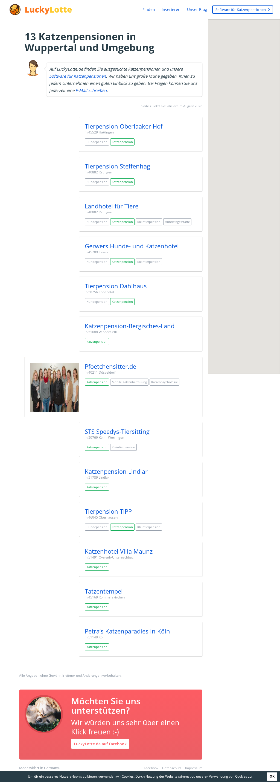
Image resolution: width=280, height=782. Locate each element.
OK (272, 776)
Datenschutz (171, 768)
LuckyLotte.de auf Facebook (100, 743)
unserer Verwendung (212, 776)
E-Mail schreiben (91, 90)
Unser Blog (197, 9)
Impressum (193, 768)
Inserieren (171, 9)
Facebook (151, 768)
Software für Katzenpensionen (243, 10)
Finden (148, 9)
